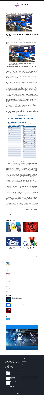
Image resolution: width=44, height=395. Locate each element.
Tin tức (11, 262)
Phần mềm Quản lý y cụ (14, 378)
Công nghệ (13, 297)
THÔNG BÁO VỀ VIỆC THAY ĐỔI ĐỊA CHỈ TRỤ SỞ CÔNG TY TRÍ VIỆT (15, 374)
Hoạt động (8, 286)
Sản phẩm (12, 267)
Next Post (29, 215)
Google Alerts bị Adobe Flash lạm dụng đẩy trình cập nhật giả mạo (30, 248)
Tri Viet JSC (24, 5)
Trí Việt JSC (31, 209)
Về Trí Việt (24, 364)
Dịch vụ (23, 360)
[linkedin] (9, 319)
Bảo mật (7, 37)
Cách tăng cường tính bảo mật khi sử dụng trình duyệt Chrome (22, 348)
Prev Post (15, 215)
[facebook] (7, 319)
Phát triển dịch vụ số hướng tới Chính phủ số (17, 298)
